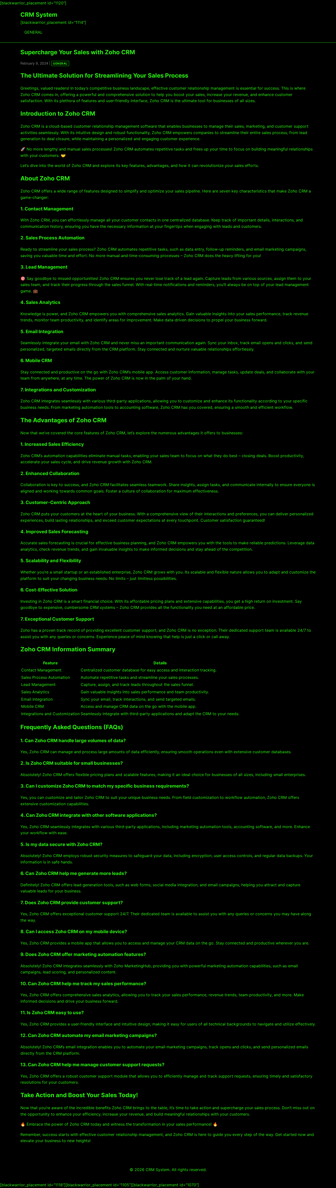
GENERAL (33, 32)
